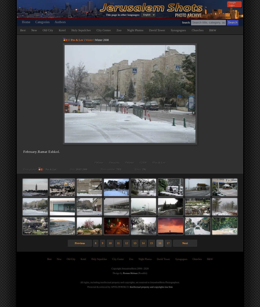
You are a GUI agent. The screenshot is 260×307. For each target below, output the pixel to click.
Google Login (232, 4)
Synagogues (178, 30)
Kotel (62, 30)
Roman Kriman (130, 273)
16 (159, 243)
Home (26, 22)
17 (168, 243)
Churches (198, 30)
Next (185, 243)
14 (143, 243)
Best (23, 30)
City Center (104, 30)
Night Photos (135, 30)
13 (135, 243)
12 (126, 243)
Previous (80, 243)
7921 (118, 169)
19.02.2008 (81, 169)
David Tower (157, 30)
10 (110, 243)
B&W (212, 30)
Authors (60, 22)
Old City (48, 30)
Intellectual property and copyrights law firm (151, 287)
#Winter (98, 162)
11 (118, 243)
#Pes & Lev (159, 162)
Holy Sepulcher (81, 30)
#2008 (143, 162)
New (34, 30)
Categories (42, 22)
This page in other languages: (123, 14)
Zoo (119, 30)
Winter (89, 40)
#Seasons (114, 162)
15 (151, 243)
